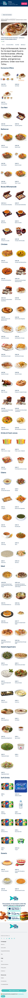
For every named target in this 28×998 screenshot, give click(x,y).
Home (2, 18)
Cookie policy (21, 994)
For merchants (3, 981)
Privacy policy (3, 967)
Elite (2, 954)
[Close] (1, 3)
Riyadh (6, 18)
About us (2, 944)
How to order (3, 947)
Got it (3, 996)
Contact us (3, 970)
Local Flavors (13, 18)
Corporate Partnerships (5, 950)
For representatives (4, 984)
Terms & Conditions (4, 964)
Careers (2, 977)
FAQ (1, 961)
